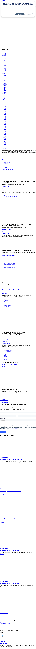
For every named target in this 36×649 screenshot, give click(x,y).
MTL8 (5, 114)
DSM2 (5, 75)
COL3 (5, 57)
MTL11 (5, 116)
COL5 (5, 59)
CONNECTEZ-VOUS (7, 186)
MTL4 (5, 110)
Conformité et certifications (8, 350)
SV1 (4, 100)
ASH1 (5, 53)
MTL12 (5, 117)
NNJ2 (5, 94)
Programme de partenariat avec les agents (10, 264)
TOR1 (5, 129)
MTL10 (5, 115)
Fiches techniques (6, 306)
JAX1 (5, 78)
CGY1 (5, 105)
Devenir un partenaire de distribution (9, 263)
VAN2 (5, 139)
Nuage (3, 155)
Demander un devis (6, 229)
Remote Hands (6, 195)
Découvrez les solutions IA (8, 255)
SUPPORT (4, 368)
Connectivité (5, 148)
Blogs (4, 301)
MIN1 (5, 85)
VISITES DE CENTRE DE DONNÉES (11, 371)
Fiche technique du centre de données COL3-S (11, 459)
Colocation (4, 190)
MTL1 (5, 108)
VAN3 (5, 144)
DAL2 (5, 69)
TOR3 (5, 130)
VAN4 (5, 140)
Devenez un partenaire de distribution (11, 289)
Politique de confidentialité (17, 647)
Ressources (4, 293)
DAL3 (5, 70)
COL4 (5, 58)
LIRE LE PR (5, 339)
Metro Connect (6, 163)
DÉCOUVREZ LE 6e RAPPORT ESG (11, 394)
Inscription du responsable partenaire (9, 266)
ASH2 (5, 52)
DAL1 (5, 68)
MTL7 (5, 113)
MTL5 (5, 111)
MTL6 (5, 112)
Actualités (5, 356)
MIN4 (5, 87)
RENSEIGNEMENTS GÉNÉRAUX (10, 364)
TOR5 (5, 132)
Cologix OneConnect (7, 157)
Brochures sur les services (7, 305)
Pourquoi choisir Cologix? (8, 351)
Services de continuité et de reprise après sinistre (11, 199)
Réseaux (4, 159)
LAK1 (5, 82)
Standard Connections (7, 162)
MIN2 (5, 90)
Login (1, 3)
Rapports (5, 304)
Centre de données (4, 639)
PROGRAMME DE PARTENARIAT (11, 259)
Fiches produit (6, 300)
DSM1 (5, 74)
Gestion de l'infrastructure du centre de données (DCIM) (12, 196)
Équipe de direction (7, 348)
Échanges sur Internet (7, 161)
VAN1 (5, 138)
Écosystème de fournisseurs (8, 169)
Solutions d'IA (5, 233)
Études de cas (6, 298)
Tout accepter (20, 14)
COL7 (5, 60)
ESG (4, 349)
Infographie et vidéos (7, 299)
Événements (5, 360)
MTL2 (5, 109)
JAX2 (5, 79)
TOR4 (5, 131)
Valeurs (5, 354)
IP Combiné (5, 164)
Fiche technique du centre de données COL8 (10, 491)
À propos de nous (6, 343)
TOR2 (5, 134)
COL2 (5, 62)
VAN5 (5, 141)
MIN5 (5, 88)
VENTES (4, 366)
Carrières (5, 355)
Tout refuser (29, 14)
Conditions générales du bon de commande (6, 647)
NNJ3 (5, 95)
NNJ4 (5, 98)
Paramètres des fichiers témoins (11, 14)
